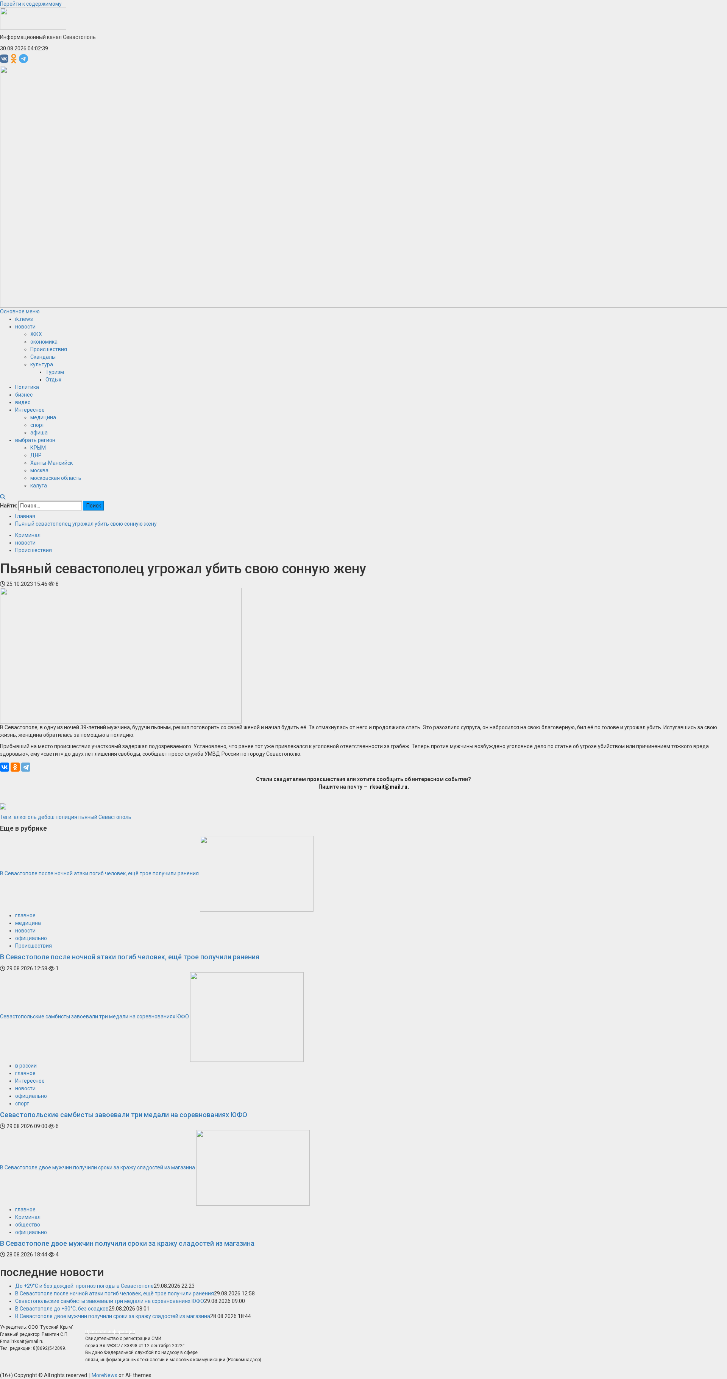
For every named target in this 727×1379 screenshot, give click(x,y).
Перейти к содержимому (31, 4)
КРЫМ (38, 448)
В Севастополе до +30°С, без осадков (62, 1309)
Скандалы (43, 357)
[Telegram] (25, 767)
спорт (37, 425)
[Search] (2, 497)
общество (27, 1225)
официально (31, 938)
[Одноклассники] (15, 767)
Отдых (53, 380)
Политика (27, 387)
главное (25, 915)
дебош (46, 817)
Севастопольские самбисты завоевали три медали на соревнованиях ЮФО (94, 1016)
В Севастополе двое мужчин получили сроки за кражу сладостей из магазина (97, 1167)
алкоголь (25, 817)
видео (23, 402)
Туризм (54, 372)
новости (25, 327)
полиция (66, 817)
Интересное (30, 410)
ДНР (36, 455)
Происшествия (48, 349)
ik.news (24, 319)
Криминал (28, 535)
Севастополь (114, 817)
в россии (26, 1066)
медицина (43, 417)
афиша (39, 433)
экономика (44, 342)
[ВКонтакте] (4, 767)
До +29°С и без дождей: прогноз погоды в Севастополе (84, 1286)
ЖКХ (36, 334)
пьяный (87, 817)
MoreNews (104, 1375)
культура (41, 364)
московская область (55, 478)
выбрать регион (35, 440)
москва (39, 470)
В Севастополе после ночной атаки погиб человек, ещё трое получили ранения (99, 873)
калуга (38, 485)
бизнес (24, 395)
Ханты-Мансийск (51, 463)
